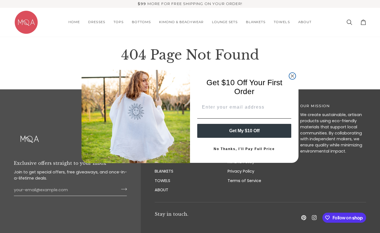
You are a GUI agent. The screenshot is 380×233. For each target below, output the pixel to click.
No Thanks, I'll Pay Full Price (244, 149)
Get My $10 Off (244, 131)
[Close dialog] (292, 76)
